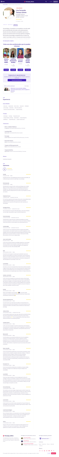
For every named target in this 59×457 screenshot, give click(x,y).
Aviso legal (29, 453)
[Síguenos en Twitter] (42, 451)
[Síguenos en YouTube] (49, 451)
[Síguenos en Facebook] (40, 451)
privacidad (33, 453)
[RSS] (54, 451)
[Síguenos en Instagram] (47, 451)
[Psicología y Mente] (29, 1)
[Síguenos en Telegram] (51, 451)
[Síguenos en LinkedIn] (44, 451)
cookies (37, 453)
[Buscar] (46, 1)
